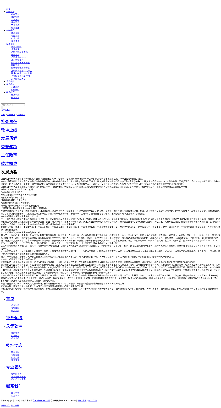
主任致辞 (15, 25)
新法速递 (15, 41)
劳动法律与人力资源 (20, 63)
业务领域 (14, 317)
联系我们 (14, 386)
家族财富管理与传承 (20, 68)
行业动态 (15, 38)
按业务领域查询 (18, 376)
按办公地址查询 (18, 379)
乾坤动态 (15, 305)
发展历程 (15, 20)
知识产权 (15, 54)
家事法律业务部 (18, 79)
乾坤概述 (15, 28)
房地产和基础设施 (19, 52)
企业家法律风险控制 (20, 76)
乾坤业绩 (15, 17)
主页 (3, 115)
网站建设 (82, 400)
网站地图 (15, 405)
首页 (8, 9)
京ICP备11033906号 (41, 400)
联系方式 (15, 95)
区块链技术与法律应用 (21, 73)
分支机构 (15, 97)
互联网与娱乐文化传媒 (21, 71)
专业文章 (15, 36)
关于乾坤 (11, 115)
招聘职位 (15, 89)
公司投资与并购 (18, 57)
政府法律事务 (17, 60)
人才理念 (15, 87)
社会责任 (15, 14)
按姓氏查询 (16, 374)
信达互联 (93, 400)
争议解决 (15, 49)
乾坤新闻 (15, 33)
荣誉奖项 (15, 22)
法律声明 (5, 405)
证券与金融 (16, 46)
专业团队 (15, 308)
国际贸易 (15, 65)
